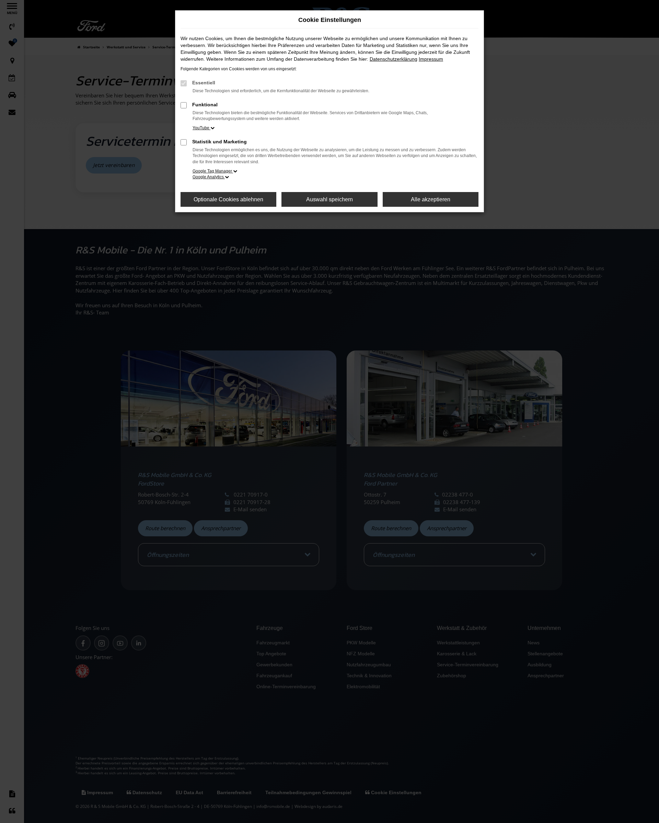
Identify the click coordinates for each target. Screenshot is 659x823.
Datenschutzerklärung (393, 59)
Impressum (431, 59)
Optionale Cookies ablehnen (228, 199)
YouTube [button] (201, 128)
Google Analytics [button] (209, 177)
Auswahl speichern (329, 199)
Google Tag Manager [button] (213, 171)
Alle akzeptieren (430, 199)
